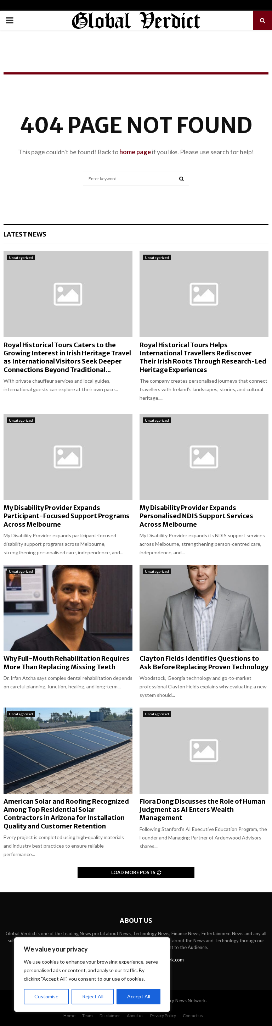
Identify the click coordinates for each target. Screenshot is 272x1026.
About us (135, 1015)
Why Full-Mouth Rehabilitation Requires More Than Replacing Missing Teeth (67, 662)
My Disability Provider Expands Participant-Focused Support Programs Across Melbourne (67, 516)
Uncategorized (21, 257)
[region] (92, 974)
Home (69, 1015)
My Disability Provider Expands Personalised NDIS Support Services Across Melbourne (196, 516)
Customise (46, 996)
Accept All (138, 996)
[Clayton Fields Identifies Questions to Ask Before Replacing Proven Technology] (204, 608)
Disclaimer (110, 1015)
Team (87, 1015)
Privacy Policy (163, 1015)
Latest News (25, 234)
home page (135, 152)
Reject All (92, 996)
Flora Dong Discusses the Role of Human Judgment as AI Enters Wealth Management (202, 809)
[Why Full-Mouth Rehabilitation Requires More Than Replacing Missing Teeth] (68, 608)
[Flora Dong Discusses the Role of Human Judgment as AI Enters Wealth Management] (204, 751)
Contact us (193, 1015)
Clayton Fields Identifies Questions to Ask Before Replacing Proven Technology (204, 662)
